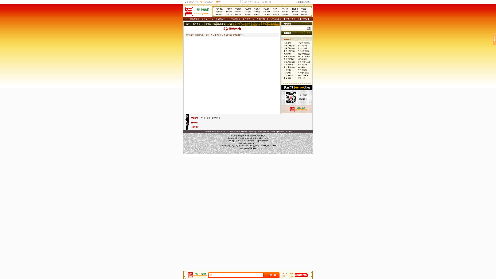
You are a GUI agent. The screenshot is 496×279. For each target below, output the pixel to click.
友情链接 (252, 132)
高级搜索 (288, 132)
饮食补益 (207, 24)
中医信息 (234, 19)
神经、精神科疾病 (305, 75)
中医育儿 (276, 14)
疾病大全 (207, 19)
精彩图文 (274, 132)
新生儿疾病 (302, 65)
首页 (188, 24)
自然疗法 (229, 14)
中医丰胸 (238, 14)
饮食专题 (196, 24)
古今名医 (219, 9)
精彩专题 (281, 132)
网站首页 (193, 19)
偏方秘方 (219, 12)
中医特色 (262, 19)
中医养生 (304, 14)
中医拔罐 (229, 12)
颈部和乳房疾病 (304, 54)
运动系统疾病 (289, 62)
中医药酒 (295, 12)
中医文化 (304, 9)
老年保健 (267, 14)
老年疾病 (287, 78)
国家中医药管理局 (213, 118)
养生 (291, 276)
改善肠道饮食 (219, 24)
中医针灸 (219, 14)
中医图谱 (295, 9)
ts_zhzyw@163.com (268, 146)
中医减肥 (248, 14)
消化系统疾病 (289, 48)
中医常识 (248, 19)
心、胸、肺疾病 (304, 56)
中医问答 (289, 19)
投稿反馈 (237, 132)
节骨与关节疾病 (304, 62)
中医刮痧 (248, 12)
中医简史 (238, 9)
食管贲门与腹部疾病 (292, 59)
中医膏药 (238, 12)
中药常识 (276, 9)
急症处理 (287, 43)
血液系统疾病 (289, 51)
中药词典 (285, 9)
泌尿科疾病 (302, 59)
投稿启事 (215, 132)
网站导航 (266, 132)
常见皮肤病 (288, 65)
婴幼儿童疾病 (289, 67)
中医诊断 (267, 9)
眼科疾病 (287, 73)
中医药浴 (304, 12)
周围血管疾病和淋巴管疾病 (294, 56)
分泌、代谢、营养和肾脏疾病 (309, 48)
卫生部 (203, 118)
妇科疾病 (301, 67)
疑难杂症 (221, 19)
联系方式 (222, 132)
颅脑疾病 (287, 54)
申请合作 (244, 132)
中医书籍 (248, 9)
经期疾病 (287, 70)
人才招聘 (230, 132)
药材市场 (229, 9)
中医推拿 (276, 12)
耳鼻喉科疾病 (303, 73)
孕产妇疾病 (302, 70)
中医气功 (267, 12)
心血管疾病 (302, 46)
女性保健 (295, 14)
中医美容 (257, 14)
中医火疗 (257, 12)
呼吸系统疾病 (289, 46)
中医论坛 (303, 19)
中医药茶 (285, 12)
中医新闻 (257, 9)
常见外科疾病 (303, 51)
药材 (291, 273)
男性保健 (285, 14)
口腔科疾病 (288, 75)
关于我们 (207, 132)
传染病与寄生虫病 (305, 43)
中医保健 (276, 19)
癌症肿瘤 (301, 78)
